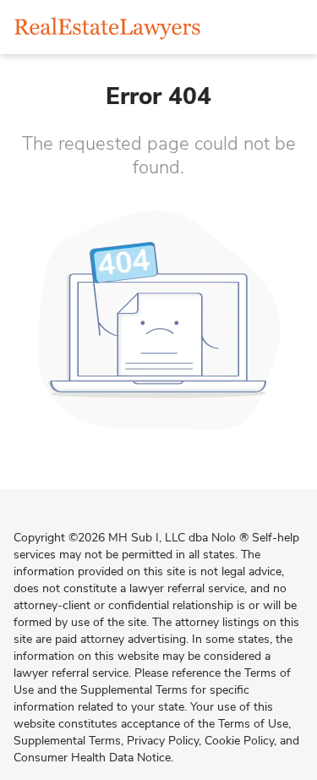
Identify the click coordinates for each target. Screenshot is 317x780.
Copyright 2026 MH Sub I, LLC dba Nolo (131, 538)
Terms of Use (253, 724)
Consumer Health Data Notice (92, 758)
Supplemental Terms (67, 741)
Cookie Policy (239, 741)
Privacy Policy (163, 741)
